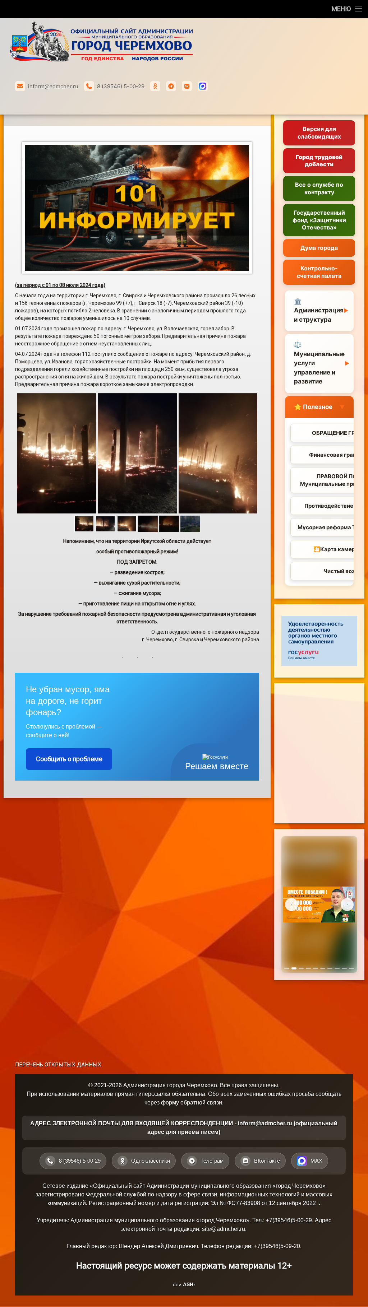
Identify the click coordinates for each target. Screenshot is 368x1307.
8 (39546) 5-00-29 (120, 86)
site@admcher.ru (223, 1229)
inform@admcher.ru (53, 86)
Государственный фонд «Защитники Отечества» (319, 220)
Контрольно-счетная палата (319, 272)
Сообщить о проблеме (69, 759)
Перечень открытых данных (58, 1064)
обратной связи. (202, 1102)
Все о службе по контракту (319, 188)
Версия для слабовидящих (319, 132)
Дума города (319, 247)
